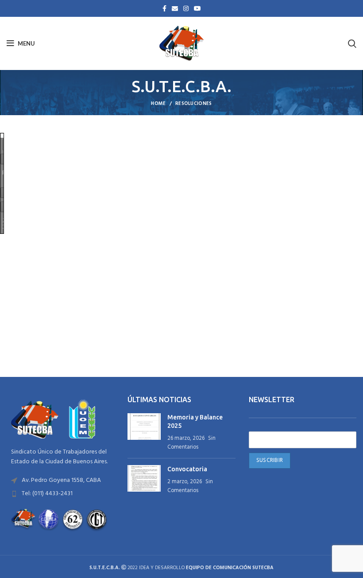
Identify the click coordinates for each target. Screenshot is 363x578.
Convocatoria (187, 469)
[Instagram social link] (186, 8)
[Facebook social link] (164, 8)
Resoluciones (193, 104)
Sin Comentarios (191, 443)
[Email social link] (175, 8)
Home (158, 103)
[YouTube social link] (197, 8)
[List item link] (60, 480)
